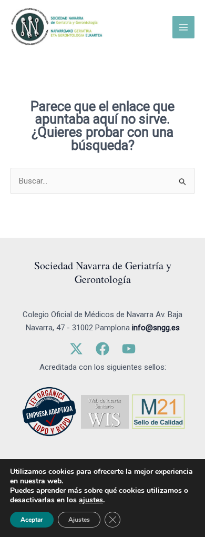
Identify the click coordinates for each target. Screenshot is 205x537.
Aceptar (31, 519)
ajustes (91, 500)
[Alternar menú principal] (183, 27)
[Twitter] (76, 349)
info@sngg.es (156, 327)
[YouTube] (129, 349)
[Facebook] (102, 349)
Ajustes (79, 519)
